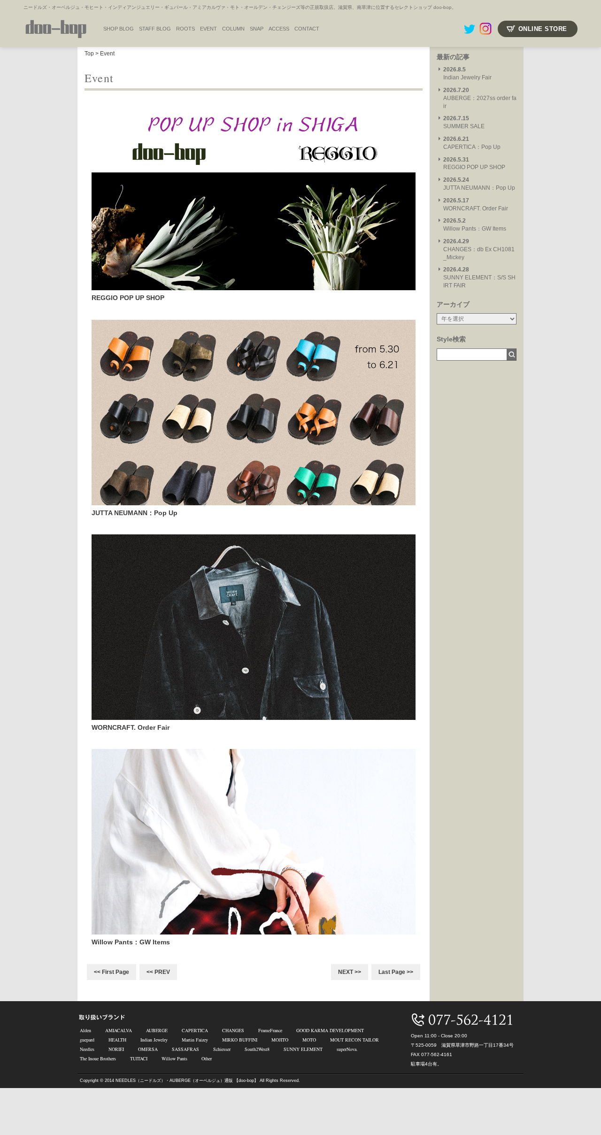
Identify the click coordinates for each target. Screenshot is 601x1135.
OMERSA (148, 1049)
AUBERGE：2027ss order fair (479, 98)
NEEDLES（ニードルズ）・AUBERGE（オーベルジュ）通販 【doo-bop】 (187, 1080)
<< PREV (158, 972)
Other (206, 1058)
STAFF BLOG (155, 28)
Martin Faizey (195, 1039)
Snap (256, 28)
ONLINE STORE (542, 28)
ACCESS (279, 28)
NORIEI (116, 1049)
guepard (87, 1039)
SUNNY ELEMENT (303, 1049)
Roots (185, 28)
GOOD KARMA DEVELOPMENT (330, 1030)
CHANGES (233, 1030)
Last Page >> (395, 972)
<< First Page (111, 972)
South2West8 (257, 1049)
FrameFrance (270, 1030)
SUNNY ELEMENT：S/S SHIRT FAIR (479, 277)
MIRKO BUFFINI (239, 1039)
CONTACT (306, 28)
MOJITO (279, 1039)
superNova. (347, 1049)
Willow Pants (174, 1058)
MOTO (309, 1039)
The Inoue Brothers (98, 1058)
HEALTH (117, 1039)
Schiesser (222, 1049)
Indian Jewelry (154, 1039)
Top (89, 53)
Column (233, 28)
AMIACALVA (118, 1030)
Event (107, 53)
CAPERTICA (195, 1030)
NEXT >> (349, 972)
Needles (87, 1049)
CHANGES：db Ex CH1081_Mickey (479, 249)
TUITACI (138, 1058)
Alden (85, 1030)
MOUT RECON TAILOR (354, 1039)
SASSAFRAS (185, 1049)
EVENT (208, 28)
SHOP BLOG (118, 28)
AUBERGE (157, 1030)
